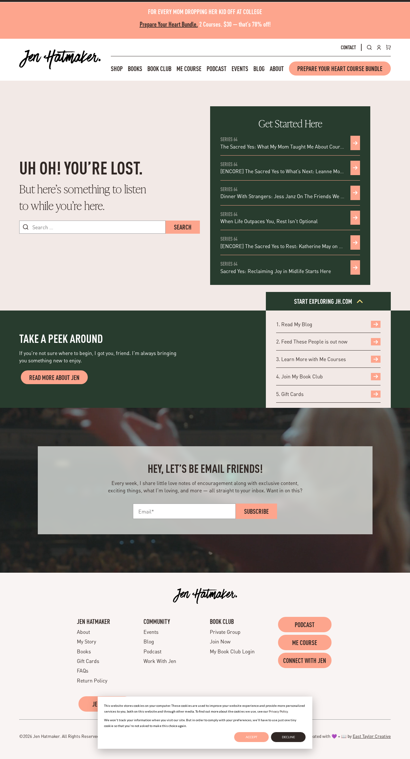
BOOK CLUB (222, 621)
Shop (117, 68)
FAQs (82, 670)
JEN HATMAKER (93, 621)
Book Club (159, 68)
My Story (86, 641)
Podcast (216, 68)
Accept (251, 737)
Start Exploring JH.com (323, 301)
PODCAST (305, 624)
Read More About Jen (54, 377)
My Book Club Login (232, 651)
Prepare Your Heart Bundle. (169, 24)
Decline (288, 737)
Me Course (188, 68)
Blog (259, 68)
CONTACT (348, 47)
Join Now (220, 641)
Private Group (225, 631)
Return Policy (92, 680)
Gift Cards (88, 661)
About (277, 68)
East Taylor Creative (372, 736)
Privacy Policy (278, 711)
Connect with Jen (304, 660)
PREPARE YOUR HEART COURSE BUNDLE (339, 68)
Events (240, 68)
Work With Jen (160, 661)
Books (135, 68)
